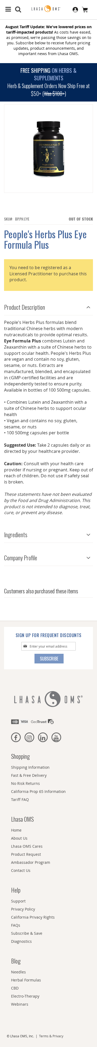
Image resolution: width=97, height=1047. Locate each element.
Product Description (24, 307)
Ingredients (15, 534)
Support (18, 901)
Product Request (26, 854)
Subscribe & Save (26, 933)
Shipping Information (30, 767)
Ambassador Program (30, 862)
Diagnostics (21, 941)
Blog (15, 960)
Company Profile (20, 557)
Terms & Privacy (51, 1036)
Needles (18, 971)
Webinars (19, 1004)
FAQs (15, 925)
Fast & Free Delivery (29, 775)
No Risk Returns (25, 783)
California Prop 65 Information (38, 791)
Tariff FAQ (20, 799)
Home (16, 830)
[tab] (48, 305)
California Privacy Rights (33, 917)
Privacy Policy (23, 909)
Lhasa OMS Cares (27, 846)
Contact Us (20, 870)
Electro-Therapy (25, 996)
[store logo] (48, 9)
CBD (15, 988)
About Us (19, 838)
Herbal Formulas (26, 980)
